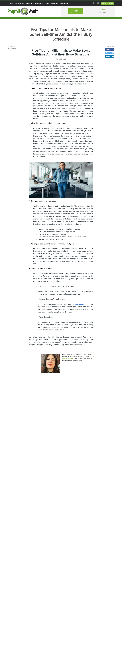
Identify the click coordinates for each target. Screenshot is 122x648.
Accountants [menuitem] (39, 3)
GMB (97, 3)
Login (76, 11)
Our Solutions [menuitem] (19, 3)
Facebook (93, 3)
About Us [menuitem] (29, 3)
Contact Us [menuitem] (64, 3)
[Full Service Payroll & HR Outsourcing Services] (23, 11)
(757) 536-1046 (102, 10)
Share (108, 49)
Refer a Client (107, 3)
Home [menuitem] (11, 3)
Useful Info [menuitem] (54, 3)
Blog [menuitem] (47, 3)
